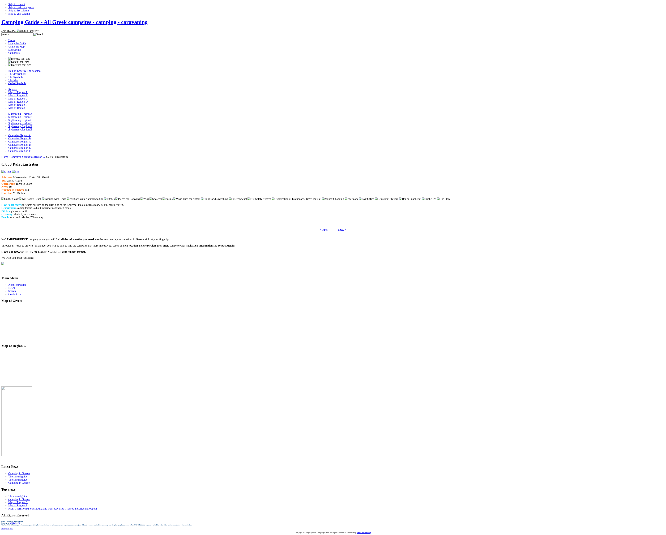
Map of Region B (18, 502)
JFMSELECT (9, 30)
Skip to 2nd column (19, 13)
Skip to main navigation (21, 7)
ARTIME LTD (15, 523)
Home (4, 156)
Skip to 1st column (18, 10)
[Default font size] (18, 61)
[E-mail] (6, 171)
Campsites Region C (33, 156)
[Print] (16, 171)
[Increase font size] (19, 58)
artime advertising (364, 533)
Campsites (15, 156)
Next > (342, 229)
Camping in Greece (19, 473)
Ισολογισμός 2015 (7, 528)
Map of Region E (17, 505)
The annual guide (17, 476)
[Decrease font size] (19, 65)
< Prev (324, 229)
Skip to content (16, 4)
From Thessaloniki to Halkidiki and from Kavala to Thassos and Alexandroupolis (52, 508)
